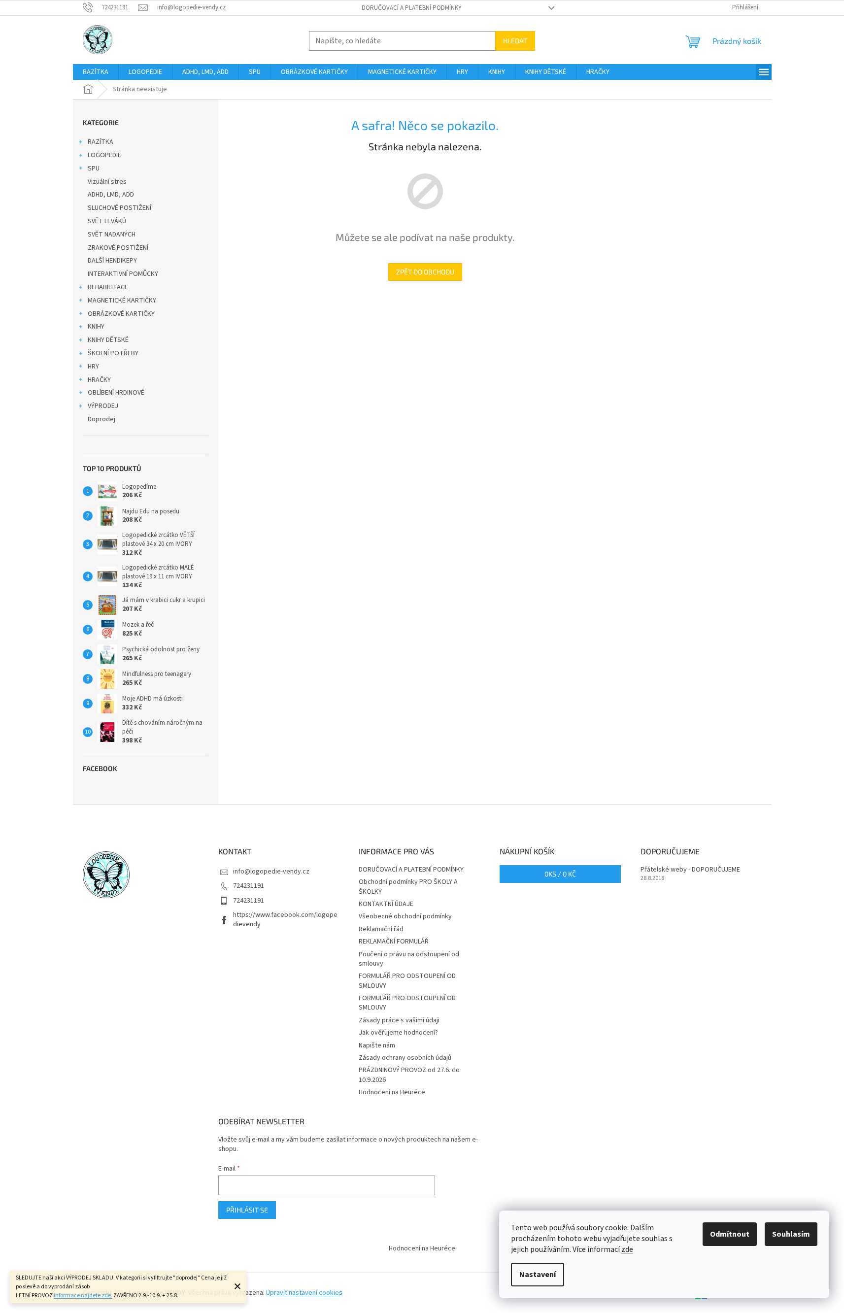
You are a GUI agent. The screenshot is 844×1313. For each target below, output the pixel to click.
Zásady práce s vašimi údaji (399, 1020)
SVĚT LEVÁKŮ (107, 221)
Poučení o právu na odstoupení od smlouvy (409, 959)
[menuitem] (95, 72)
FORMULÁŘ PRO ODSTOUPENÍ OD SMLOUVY (407, 980)
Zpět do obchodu (425, 272)
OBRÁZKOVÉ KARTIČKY (121, 314)
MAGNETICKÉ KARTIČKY (122, 300)
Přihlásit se (247, 1210)
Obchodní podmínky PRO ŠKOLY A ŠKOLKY (408, 886)
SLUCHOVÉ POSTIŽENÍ (119, 208)
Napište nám (377, 1045)
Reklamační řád (381, 929)
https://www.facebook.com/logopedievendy (285, 919)
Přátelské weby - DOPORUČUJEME (690, 870)
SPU (94, 168)
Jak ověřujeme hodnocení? (398, 1033)
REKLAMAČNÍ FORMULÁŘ (394, 941)
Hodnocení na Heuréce (392, 1092)
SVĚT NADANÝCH (111, 234)
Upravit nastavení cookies (304, 1293)
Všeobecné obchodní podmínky (405, 916)
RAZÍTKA (100, 142)
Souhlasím (791, 1234)
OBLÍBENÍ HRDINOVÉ (116, 393)
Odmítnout (729, 1234)
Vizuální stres (107, 182)
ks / (560, 874)
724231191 (248, 886)
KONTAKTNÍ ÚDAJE (386, 904)
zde (627, 1249)
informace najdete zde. (83, 1295)
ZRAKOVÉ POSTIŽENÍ (118, 248)
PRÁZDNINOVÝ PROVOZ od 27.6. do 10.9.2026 (409, 1074)
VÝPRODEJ (103, 406)
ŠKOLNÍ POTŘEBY (113, 353)
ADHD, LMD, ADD (111, 195)
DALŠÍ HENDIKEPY (112, 261)
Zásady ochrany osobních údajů (405, 1058)
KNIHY (96, 327)
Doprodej (101, 419)
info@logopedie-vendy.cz (271, 871)
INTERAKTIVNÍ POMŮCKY (123, 274)
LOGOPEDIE (104, 155)
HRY (93, 366)
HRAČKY (99, 380)
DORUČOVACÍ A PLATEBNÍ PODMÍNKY (412, 7)
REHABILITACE (108, 287)
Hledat (515, 40)
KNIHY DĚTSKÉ (108, 340)
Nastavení (537, 1274)
